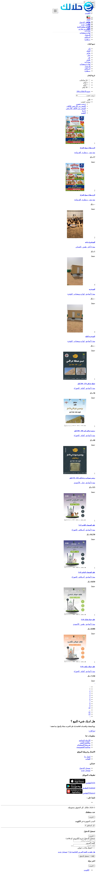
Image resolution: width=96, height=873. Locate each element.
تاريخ (84, 111)
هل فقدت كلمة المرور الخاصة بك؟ (81, 852)
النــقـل (87, 35)
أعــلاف (87, 37)
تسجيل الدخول (84, 22)
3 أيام (85, 83)
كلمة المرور (90, 843)
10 (89, 708)
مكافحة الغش (85, 743)
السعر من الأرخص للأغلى (76, 106)
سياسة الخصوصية (83, 747)
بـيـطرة (87, 39)
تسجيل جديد (85, 25)
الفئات (87, 759)
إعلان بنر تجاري (84, 29)
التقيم (83, 113)
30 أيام (84, 87)
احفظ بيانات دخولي (85, 848)
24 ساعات (83, 80)
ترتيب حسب (81, 104)
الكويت (86, 870)
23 (89, 714)
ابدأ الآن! (92, 731)
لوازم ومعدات (85, 33)
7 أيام (85, 85)
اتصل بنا (87, 757)
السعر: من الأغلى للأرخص (76, 108)
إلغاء (92, 856)
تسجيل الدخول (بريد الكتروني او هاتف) (80, 838)
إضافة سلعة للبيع (83, 27)
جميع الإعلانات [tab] (83, 91)
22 (89, 712)
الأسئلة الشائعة (84, 740)
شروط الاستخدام (83, 745)
